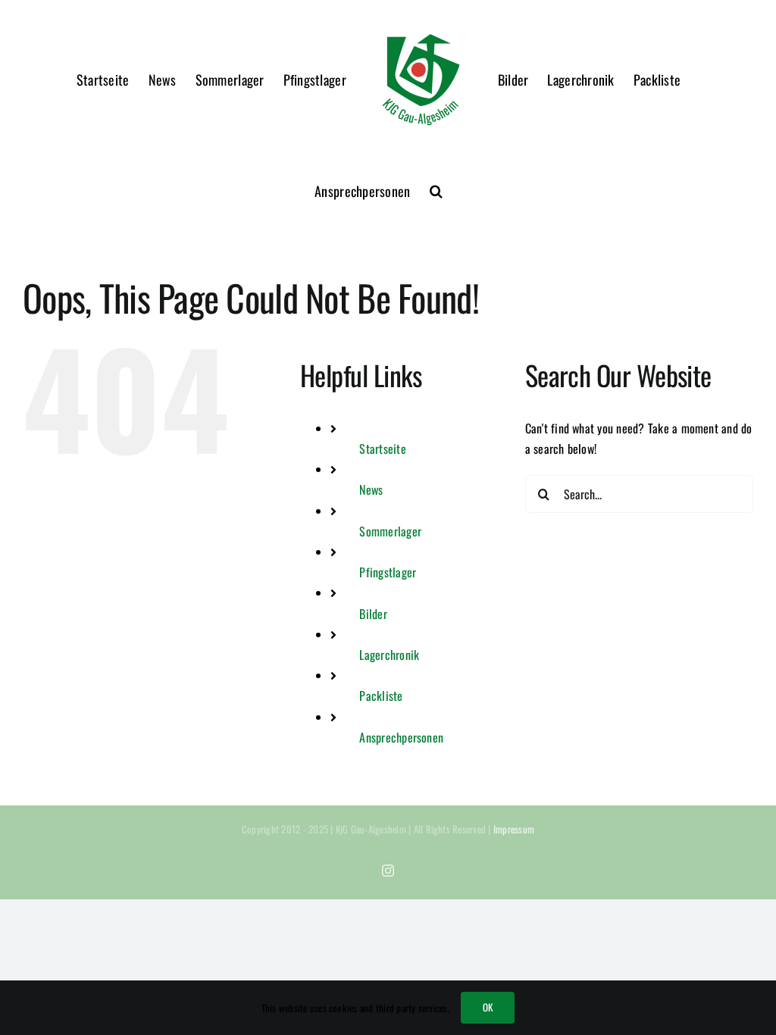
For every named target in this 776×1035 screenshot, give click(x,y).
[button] (436, 191)
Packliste (380, 695)
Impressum (513, 828)
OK (488, 1007)
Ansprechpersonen (401, 737)
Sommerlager (390, 531)
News (371, 489)
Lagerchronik (389, 655)
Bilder (372, 614)
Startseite (382, 448)
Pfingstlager (387, 572)
